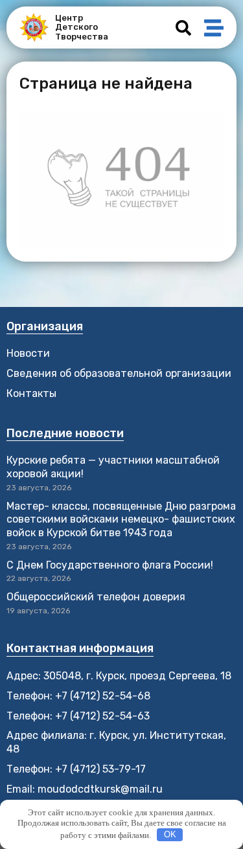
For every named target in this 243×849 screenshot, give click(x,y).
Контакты (31, 393)
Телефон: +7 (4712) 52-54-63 (78, 716)
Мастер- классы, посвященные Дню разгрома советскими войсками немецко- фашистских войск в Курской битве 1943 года (121, 519)
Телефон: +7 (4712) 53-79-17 (76, 769)
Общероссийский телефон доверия (95, 597)
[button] (183, 28)
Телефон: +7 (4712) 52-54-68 (78, 696)
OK (170, 834)
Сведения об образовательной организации (118, 373)
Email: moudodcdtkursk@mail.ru (84, 789)
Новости (28, 353)
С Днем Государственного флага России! (109, 565)
